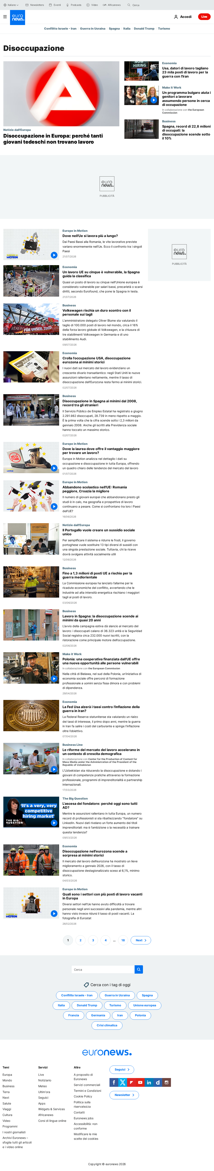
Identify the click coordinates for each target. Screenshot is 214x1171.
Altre (77, 1067)
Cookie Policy (83, 1096)
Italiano (12, 4)
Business (169, 121)
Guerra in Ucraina (92, 28)
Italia (126, 28)
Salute (7, 1103)
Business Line (72, 744)
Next (139, 940)
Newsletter (122, 1095)
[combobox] (150, 5)
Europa (7, 1074)
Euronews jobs (83, 1118)
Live (204, 16)
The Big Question (75, 798)
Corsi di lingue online (52, 1120)
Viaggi (7, 1109)
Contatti (79, 1112)
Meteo (42, 1086)
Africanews (45, 1115)
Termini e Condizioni (87, 1090)
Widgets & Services (51, 1109)
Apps (41, 1103)
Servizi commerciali (87, 1085)
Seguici (43, 1097)
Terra (6, 1092)
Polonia (140, 1015)
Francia (73, 1015)
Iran (120, 1015)
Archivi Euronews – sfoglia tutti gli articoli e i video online (17, 1142)
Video (6, 1120)
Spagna (114, 28)
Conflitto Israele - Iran (60, 28)
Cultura (7, 1115)
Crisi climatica (107, 1025)
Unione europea (144, 1005)
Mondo (7, 1080)
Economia (169, 63)
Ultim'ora (44, 1092)
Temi (6, 1067)
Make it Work (171, 87)
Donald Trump (144, 28)
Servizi (43, 1067)
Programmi (10, 1126)
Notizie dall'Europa (17, 129)
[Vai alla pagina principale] (17, 17)
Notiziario (44, 1080)
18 (123, 940)
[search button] (129, 5)
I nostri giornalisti (14, 1132)
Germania (98, 1015)
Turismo (164, 28)
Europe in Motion (75, 230)
